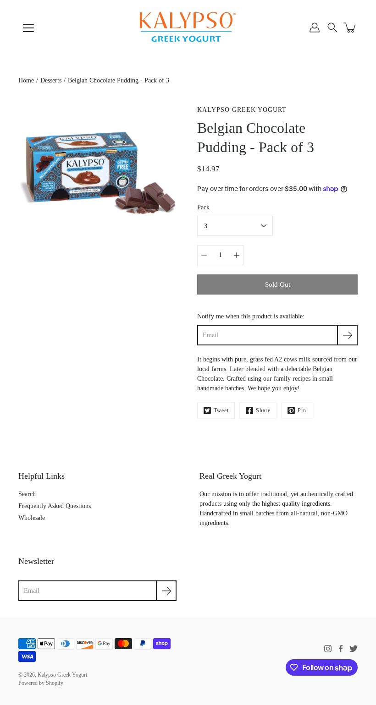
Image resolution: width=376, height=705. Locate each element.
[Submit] (166, 590)
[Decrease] (204, 255)
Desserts (50, 80)
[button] (332, 27)
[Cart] (350, 27)
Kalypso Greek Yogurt (62, 675)
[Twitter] (353, 648)
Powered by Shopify (40, 683)
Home (26, 80)
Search (27, 494)
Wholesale (31, 517)
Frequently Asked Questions (54, 506)
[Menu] (28, 28)
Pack (203, 207)
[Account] (314, 27)
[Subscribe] (347, 335)
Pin (302, 410)
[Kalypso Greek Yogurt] (188, 27)
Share (263, 410)
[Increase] (236, 255)
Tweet (221, 410)
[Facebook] (341, 648)
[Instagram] (328, 648)
